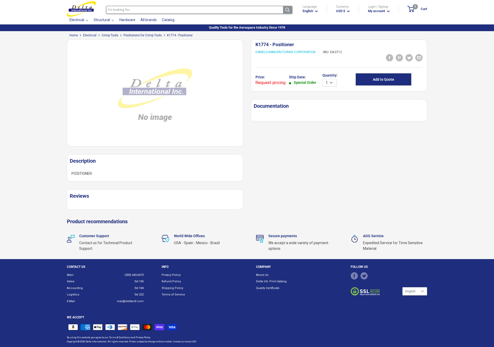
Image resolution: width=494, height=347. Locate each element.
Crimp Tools (110, 35)
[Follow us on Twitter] (364, 275)
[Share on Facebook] (389, 57)
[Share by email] (418, 57)
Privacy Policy (171, 275)
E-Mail (71, 301)
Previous (64, 95)
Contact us (76, 267)
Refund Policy (171, 281)
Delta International (96, 341)
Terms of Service (173, 294)
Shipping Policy (172, 288)
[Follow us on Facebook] (354, 275)
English (410, 291)
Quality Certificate (267, 288)
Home (73, 35)
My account (377, 11)
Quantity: (330, 75)
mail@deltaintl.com (130, 301)
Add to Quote (383, 79)
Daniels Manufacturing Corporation (285, 52)
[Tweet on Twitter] (409, 57)
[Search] (287, 9)
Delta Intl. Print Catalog (271, 281)
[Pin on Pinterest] (399, 57)
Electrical (89, 35)
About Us (262, 275)
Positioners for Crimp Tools (142, 35)
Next (246, 95)
